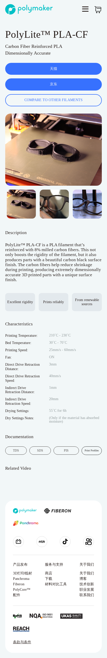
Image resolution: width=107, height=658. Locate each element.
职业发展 (86, 590)
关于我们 (86, 573)
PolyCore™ (21, 590)
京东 (53, 84)
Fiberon (18, 584)
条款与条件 (22, 642)
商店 (48, 573)
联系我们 (86, 595)
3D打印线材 (22, 573)
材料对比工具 (56, 584)
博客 (83, 579)
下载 (48, 579)
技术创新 (86, 584)
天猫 (53, 69)
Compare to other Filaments (53, 100)
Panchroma (21, 579)
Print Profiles (92, 450)
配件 (16, 595)
